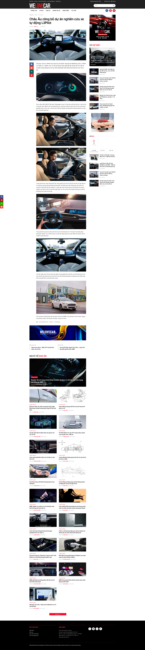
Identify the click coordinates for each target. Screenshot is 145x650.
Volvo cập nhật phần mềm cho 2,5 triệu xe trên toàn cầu (42, 458)
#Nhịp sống (66, 10)
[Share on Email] (31, 68)
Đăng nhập (107, 1)
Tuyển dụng (58, 1)
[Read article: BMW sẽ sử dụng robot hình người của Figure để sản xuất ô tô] (43, 618)
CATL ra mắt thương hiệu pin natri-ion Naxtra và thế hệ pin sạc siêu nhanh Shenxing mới (72, 531)
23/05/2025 (43, 534)
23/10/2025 (43, 485)
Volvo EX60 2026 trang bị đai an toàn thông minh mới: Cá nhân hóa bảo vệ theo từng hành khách (72, 507)
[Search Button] (114, 5)
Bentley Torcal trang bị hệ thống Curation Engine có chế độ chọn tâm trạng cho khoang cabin (57, 381)
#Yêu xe (48, 10)
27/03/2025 (42, 559)
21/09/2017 (42, 26)
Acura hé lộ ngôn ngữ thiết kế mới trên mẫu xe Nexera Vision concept (107, 79)
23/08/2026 (93, 64)
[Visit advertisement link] (57, 332)
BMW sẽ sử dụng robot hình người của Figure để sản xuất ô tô (43, 630)
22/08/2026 (102, 74)
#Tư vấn (73, 10)
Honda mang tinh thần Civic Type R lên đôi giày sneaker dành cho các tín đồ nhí (107, 88)
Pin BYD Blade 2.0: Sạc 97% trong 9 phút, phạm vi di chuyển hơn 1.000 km (72, 433)
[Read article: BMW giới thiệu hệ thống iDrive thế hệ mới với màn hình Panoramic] (43, 569)
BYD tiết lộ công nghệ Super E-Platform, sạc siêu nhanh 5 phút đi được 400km (72, 556)
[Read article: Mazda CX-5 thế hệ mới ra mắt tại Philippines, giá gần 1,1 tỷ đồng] (94, 98)
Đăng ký (114, 1)
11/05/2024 (72, 608)
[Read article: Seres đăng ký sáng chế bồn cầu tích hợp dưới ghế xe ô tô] (72, 396)
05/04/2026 (44, 436)
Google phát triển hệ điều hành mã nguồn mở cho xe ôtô (41, 433)
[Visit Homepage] (40, 5)
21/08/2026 (102, 83)
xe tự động (57, 321)
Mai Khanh (65, 510)
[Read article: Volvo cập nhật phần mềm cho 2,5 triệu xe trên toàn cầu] (43, 446)
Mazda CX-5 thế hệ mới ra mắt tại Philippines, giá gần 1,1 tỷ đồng (108, 96)
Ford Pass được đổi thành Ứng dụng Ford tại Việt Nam (41, 482)
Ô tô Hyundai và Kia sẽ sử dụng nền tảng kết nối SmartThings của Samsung (72, 630)
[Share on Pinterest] (31, 75)
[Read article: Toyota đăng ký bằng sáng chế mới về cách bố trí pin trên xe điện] (72, 446)
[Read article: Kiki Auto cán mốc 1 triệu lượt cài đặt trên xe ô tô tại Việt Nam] (43, 594)
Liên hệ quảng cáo (51, 1)
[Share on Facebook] (31, 64)
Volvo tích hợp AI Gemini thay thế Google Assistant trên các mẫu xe (40, 531)
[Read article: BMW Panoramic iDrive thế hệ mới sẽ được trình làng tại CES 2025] (72, 569)
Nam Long (36, 412)
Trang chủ (34, 10)
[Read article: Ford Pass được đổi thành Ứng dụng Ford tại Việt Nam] (43, 471)
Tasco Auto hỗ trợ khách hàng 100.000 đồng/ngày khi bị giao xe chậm (107, 105)
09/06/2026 (42, 412)
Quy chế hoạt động (42, 1)
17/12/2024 (42, 608)
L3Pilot (51, 321)
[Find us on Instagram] (110, 10)
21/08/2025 (44, 510)
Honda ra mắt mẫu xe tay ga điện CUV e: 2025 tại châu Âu (107, 155)
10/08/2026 (46, 384)
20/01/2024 (42, 632)
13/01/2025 (44, 583)
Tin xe (36, 14)
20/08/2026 (102, 100)
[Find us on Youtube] (114, 10)
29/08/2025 (71, 485)
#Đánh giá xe (56, 10)
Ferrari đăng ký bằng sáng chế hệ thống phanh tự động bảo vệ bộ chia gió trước (72, 482)
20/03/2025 (73, 559)
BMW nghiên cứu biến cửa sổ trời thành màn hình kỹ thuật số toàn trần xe (41, 507)
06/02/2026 (72, 461)
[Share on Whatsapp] (31, 71)
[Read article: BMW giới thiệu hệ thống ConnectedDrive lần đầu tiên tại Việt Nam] (43, 643)
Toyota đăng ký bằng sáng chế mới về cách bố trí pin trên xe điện (72, 458)
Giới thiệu (31, 1)
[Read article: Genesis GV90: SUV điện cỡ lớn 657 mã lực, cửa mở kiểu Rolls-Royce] (94, 71)
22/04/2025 (71, 534)
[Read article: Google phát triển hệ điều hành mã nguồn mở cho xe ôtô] (43, 422)
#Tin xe (41, 10)
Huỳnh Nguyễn (38, 384)
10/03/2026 (72, 436)
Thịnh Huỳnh (66, 436)
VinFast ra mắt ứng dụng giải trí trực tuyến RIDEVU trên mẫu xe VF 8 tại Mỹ (70, 605)
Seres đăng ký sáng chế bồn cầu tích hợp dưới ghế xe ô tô (72, 407)
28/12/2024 (71, 583)
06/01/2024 (73, 632)
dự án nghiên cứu (43, 321)
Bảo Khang (65, 461)
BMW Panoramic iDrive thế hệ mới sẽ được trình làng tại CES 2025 (72, 581)
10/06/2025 (71, 510)
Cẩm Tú (36, 26)
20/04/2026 (71, 410)
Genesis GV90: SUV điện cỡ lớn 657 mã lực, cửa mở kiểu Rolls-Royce (107, 70)
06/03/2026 (44, 461)
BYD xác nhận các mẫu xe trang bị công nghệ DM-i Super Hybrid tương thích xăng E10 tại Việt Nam (42, 408)
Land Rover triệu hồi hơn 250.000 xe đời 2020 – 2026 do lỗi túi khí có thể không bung (102, 61)
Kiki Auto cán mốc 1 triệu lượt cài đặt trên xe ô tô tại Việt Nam (42, 605)
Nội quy (35, 1)
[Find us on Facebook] (106, 10)
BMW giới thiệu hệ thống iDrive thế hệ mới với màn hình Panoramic (42, 581)
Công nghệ (40, 14)
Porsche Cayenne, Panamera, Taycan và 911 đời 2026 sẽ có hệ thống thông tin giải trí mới (42, 556)
